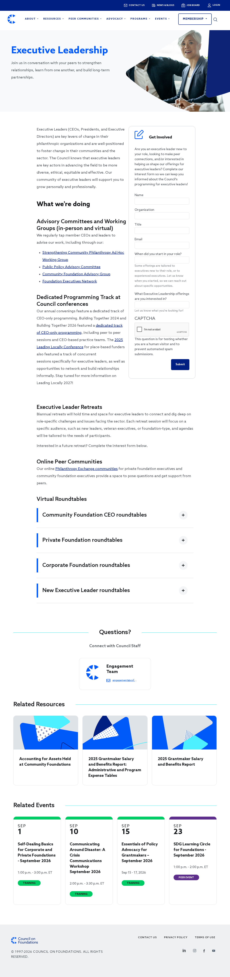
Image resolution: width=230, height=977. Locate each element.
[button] (217, 19)
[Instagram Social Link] (194, 950)
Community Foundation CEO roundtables (94, 515)
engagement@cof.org (124, 680)
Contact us (137, 5)
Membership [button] (194, 19)
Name (139, 195)
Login (216, 5)
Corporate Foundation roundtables (86, 565)
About (31, 19)
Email (138, 239)
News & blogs (165, 5)
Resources (52, 19)
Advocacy (115, 19)
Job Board (193, 5)
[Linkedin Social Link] (184, 950)
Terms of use (205, 937)
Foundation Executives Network (69, 281)
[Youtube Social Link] (213, 950)
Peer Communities (84, 19)
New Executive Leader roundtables (86, 590)
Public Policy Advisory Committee (71, 267)
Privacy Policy (176, 937)
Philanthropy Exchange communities (86, 469)
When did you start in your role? (158, 254)
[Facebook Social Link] (204, 950)
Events (161, 19)
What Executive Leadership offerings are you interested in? (162, 296)
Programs (139, 19)
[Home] (11, 19)
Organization (144, 210)
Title (138, 225)
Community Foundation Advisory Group (76, 274)
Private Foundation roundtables (82, 540)
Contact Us (147, 937)
